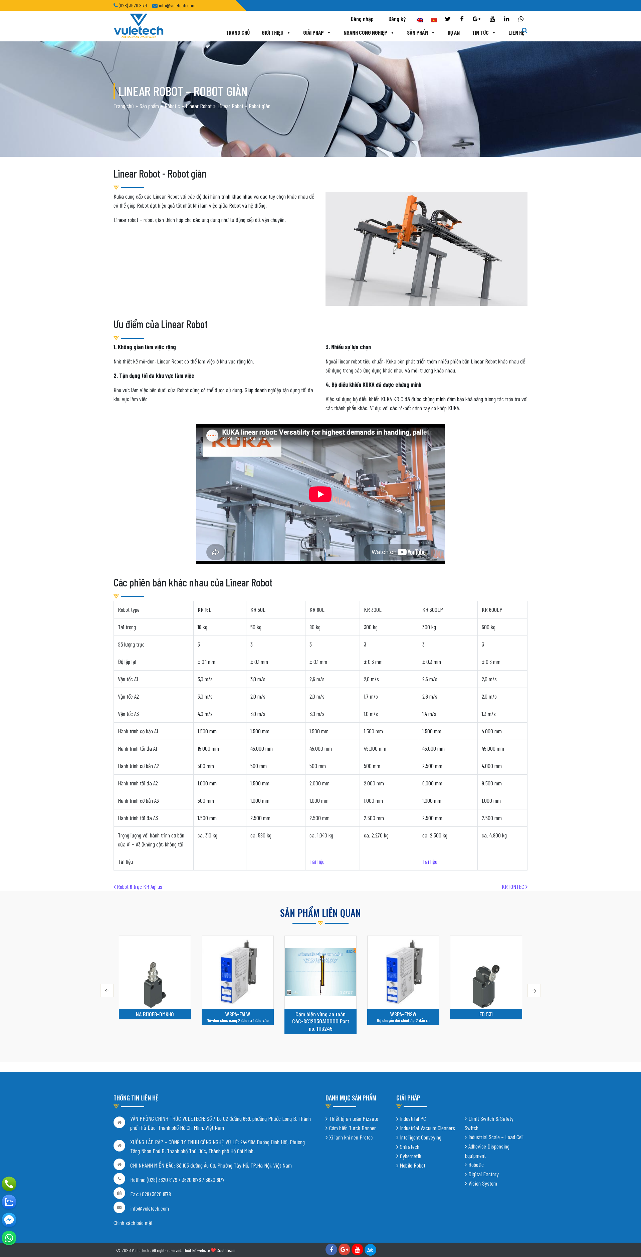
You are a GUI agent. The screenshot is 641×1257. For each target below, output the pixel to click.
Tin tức (480, 32)
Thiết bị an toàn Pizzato (353, 1118)
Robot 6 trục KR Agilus (139, 886)
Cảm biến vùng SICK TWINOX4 (486, 1017)
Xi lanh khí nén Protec (351, 1137)
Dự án (454, 32)
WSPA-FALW (155, 1014)
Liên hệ (516, 32)
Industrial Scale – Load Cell (495, 1137)
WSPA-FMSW (320, 1014)
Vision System (482, 1183)
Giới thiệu (272, 32)
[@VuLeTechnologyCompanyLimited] (9, 1220)
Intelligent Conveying (420, 1137)
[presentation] (107, 990)
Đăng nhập (362, 18)
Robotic (172, 105)
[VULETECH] (9, 1202)
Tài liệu (317, 861)
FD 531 (403, 1014)
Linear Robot (199, 105)
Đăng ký (397, 18)
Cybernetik (410, 1156)
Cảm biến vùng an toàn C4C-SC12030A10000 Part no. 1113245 (237, 1021)
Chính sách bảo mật (133, 1222)
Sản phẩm (417, 32)
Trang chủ (238, 32)
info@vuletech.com (149, 1208)
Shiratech (409, 1146)
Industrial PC (413, 1118)
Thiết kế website (196, 1250)
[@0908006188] (9, 1238)
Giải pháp (313, 32)
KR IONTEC (513, 886)
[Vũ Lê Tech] (139, 25)
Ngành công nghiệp (365, 32)
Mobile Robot (412, 1165)
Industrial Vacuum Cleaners (427, 1128)
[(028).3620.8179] (9, 1184)
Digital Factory (483, 1174)
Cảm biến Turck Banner (352, 1128)
